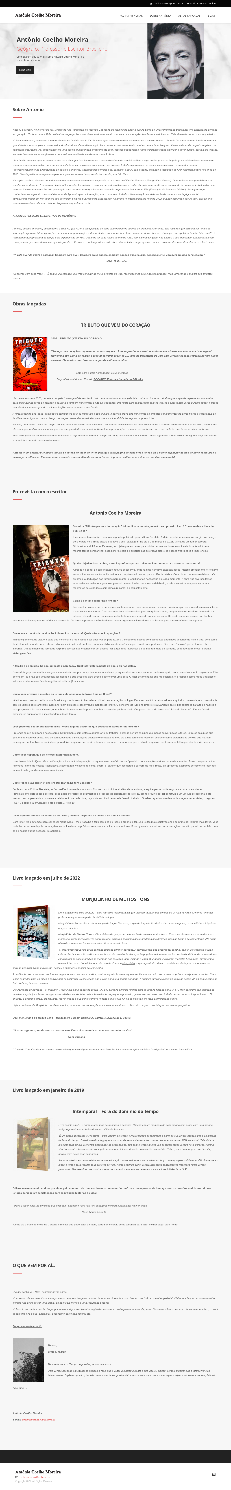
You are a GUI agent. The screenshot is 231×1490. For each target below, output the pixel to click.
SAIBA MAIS (25, 70)
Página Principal (131, 15)
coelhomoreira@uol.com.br (168, 3)
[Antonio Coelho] (38, 14)
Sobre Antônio (160, 15)
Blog (211, 15)
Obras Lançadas (189, 15)
